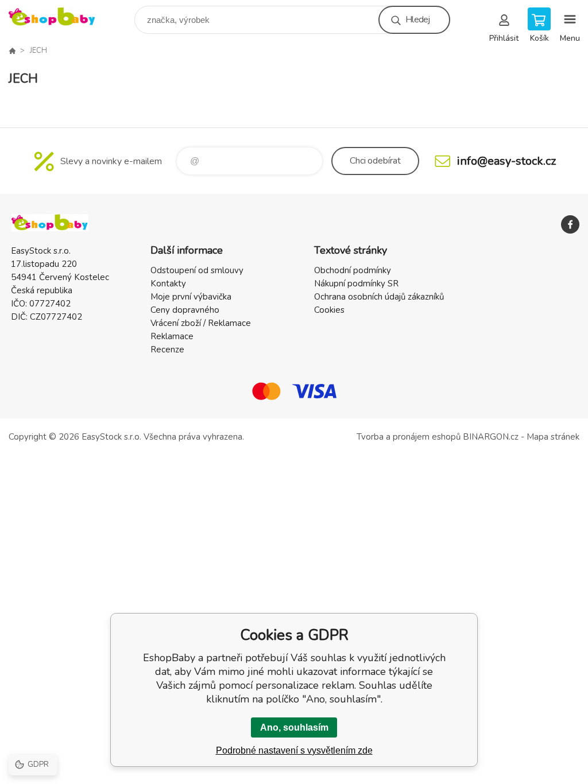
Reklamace (172, 336)
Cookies (329, 310)
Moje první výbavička (190, 296)
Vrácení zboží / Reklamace (200, 323)
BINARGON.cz (491, 437)
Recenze (167, 349)
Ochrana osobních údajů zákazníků (379, 296)
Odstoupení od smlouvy (196, 270)
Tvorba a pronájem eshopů (409, 437)
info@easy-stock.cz (506, 161)
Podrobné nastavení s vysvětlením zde (294, 750)
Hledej (417, 19)
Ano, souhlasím (294, 727)
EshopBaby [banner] (59, 17)
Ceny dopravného (184, 310)
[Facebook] (570, 224)
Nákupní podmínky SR (356, 283)
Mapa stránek (553, 437)
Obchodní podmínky (352, 270)
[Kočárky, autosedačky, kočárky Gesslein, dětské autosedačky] (12, 50)
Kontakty (168, 283)
